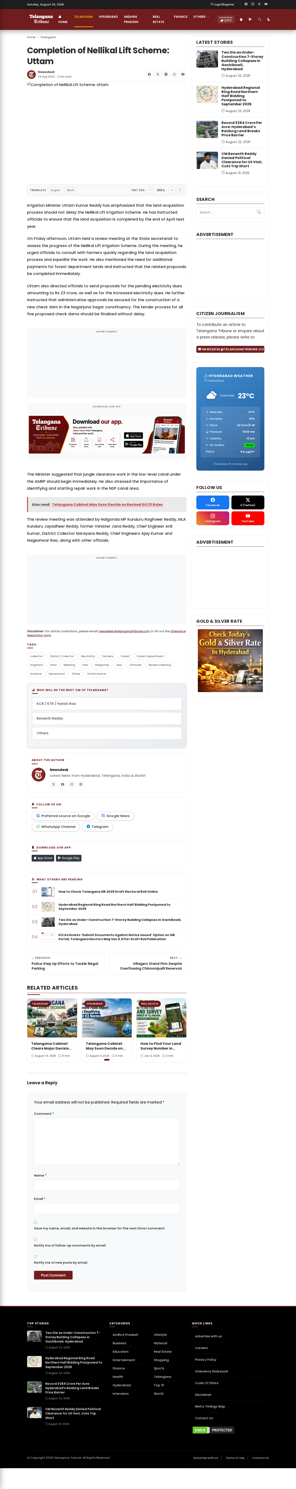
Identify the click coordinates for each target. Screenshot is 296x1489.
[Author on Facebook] (62, 784)
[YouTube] (266, 4)
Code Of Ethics (206, 1383)
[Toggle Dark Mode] (269, 19)
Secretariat (57, 674)
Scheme (36, 674)
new (119, 665)
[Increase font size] (171, 190)
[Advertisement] (107, 365)
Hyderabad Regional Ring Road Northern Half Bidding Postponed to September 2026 (240, 96)
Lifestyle (160, 1335)
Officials (135, 665)
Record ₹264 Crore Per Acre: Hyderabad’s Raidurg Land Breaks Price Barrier (241, 129)
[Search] (259, 19)
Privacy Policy (205, 1359)
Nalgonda (102, 665)
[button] (180, 1030)
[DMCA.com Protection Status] (230, 1430)
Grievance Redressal (211, 1371)
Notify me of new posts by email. (61, 1262)
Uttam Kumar (96, 674)
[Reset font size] (180, 190)
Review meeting (160, 665)
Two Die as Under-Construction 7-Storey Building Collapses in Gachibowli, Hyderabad (242, 61)
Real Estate (158, 19)
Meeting (69, 665)
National (160, 1343)
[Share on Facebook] (149, 74)
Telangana (83, 17)
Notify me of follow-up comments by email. (70, 1245)
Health (118, 1377)
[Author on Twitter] (53, 784)
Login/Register (224, 4)
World (158, 1393)
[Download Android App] (250, 19)
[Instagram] (253, 4)
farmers (108, 656)
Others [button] (199, 17)
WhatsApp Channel (58, 826)
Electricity (88, 656)
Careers (201, 1348)
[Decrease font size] (150, 190)
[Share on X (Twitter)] (157, 74)
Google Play (70, 858)
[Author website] (81, 784)
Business (119, 1343)
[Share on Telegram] (166, 74)
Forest (125, 656)
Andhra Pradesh (131, 19)
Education (120, 1351)
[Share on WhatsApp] (174, 74)
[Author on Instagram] (71, 784)
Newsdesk (46, 72)
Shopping (161, 1360)
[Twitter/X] (259, 4)
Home (63, 22)
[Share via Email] (183, 74)
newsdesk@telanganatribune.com (124, 631)
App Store (44, 858)
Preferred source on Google (65, 816)
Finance (180, 17)
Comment (44, 1114)
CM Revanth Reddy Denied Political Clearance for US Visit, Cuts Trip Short (242, 160)
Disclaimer (203, 1395)
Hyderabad (108, 17)
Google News (118, 816)
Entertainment (124, 1360)
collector (36, 656)
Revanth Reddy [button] (50, 718)
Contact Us (204, 1418)
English (55, 190)
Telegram (100, 826)
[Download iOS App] (241, 19)
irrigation (36, 665)
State (76, 674)
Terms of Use (235, 1458)
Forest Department (150, 656)
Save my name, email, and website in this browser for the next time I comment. (99, 1228)
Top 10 (159, 1385)
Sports (159, 1368)
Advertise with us (208, 1336)
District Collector (62, 656)
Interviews (121, 1393)
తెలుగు (70, 190)
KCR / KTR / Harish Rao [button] (56, 703)
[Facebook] (246, 4)
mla (85, 665)
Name (40, 1175)
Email (39, 1199)
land (53, 665)
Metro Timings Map (210, 1406)
